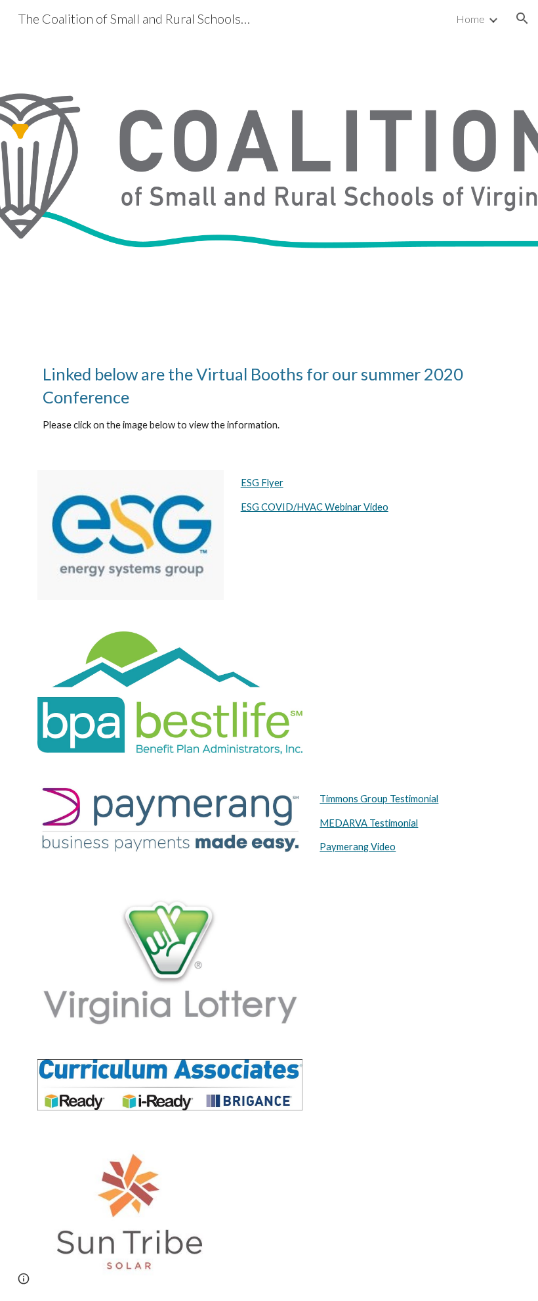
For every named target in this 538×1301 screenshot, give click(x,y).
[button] (522, 18)
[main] (269, 397)
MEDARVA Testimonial (369, 823)
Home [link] (470, 18)
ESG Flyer (262, 482)
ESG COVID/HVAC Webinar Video (314, 507)
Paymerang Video (358, 846)
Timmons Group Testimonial (379, 798)
